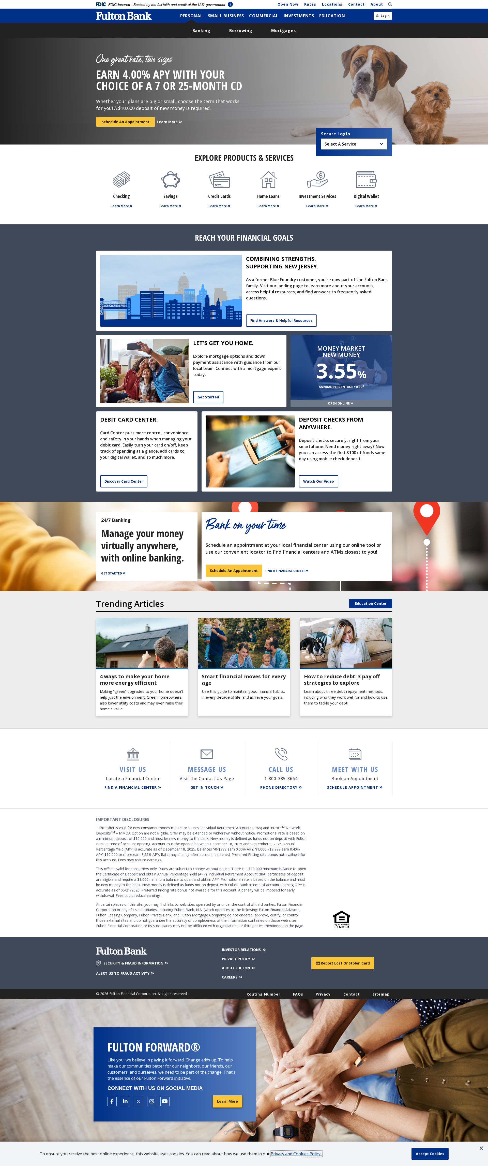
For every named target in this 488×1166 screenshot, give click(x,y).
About (377, 4)
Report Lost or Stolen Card (345, 963)
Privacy (323, 994)
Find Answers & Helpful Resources (281, 320)
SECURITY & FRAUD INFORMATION (133, 963)
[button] (481, 1148)
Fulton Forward (158, 1078)
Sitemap (381, 994)
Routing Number (263, 994)
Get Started (208, 397)
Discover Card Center (123, 481)
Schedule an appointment (234, 570)
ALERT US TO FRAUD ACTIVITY (123, 973)
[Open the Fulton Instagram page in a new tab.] (151, 1101)
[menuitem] (191, 16)
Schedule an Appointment (125, 121)
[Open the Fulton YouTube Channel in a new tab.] (165, 1101)
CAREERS (230, 977)
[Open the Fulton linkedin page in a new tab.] (125, 1101)
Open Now (288, 4)
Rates (310, 4)
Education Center (371, 603)
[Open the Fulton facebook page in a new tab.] (112, 1101)
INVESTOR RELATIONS (242, 949)
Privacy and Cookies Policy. (296, 1154)
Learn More (227, 1101)
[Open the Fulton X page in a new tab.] (138, 1101)
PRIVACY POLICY (236, 958)
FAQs (298, 994)
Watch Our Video (318, 481)
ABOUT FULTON (236, 968)
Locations (332, 4)
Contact (356, 4)
